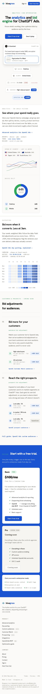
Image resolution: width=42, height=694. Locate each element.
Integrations (6, 638)
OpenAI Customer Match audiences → (21, 369)
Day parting (5, 626)
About (4, 654)
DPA (39, 676)
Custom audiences (10, 629)
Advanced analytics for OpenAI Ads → (17, 132)
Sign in (24, 4)
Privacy (32, 676)
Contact (4, 660)
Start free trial (34, 4)
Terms (26, 676)
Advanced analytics (8, 623)
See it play (30, 36)
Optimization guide (8, 644)
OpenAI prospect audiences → (19, 427)
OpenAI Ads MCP (9, 641)
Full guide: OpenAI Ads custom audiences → (19, 436)
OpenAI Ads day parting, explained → (17, 248)
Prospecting (8, 635)
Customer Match (9, 632)
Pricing (4, 657)
